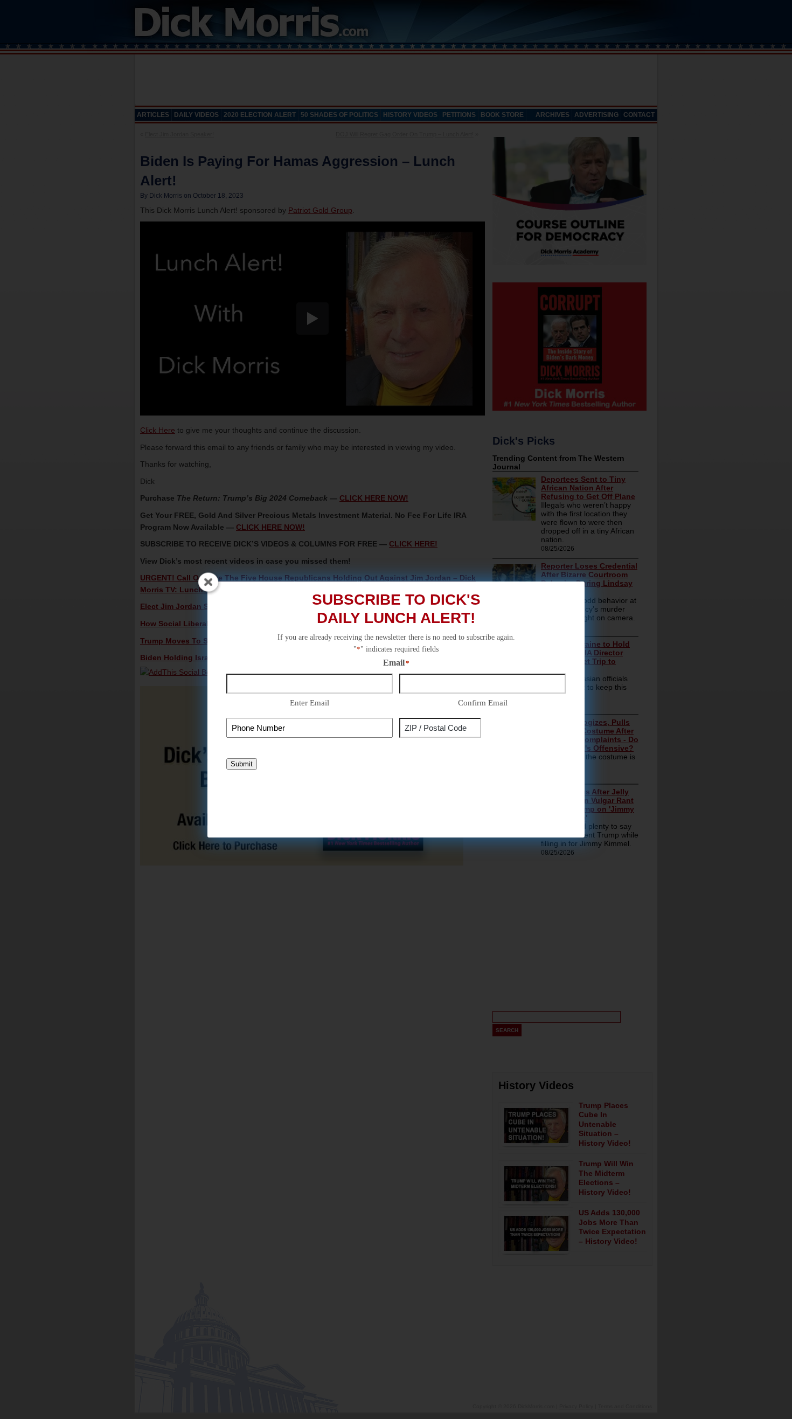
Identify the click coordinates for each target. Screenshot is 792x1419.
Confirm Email (483, 702)
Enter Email (309, 702)
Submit (242, 764)
